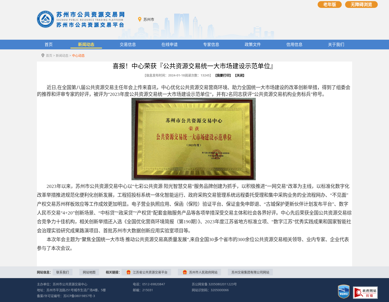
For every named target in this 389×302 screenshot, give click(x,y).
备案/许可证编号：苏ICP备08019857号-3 (66, 296)
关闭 (240, 75)
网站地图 (89, 272)
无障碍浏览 (361, 4)
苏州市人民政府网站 (203, 272)
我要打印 (223, 75)
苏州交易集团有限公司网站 (250, 272)
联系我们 (62, 272)
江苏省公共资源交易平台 (150, 272)
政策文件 (253, 44)
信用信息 (294, 44)
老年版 (329, 4)
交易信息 (128, 44)
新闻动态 (86, 44)
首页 (49, 44)
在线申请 (169, 44)
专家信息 (211, 44)
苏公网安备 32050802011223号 (214, 284)
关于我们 (336, 44)
